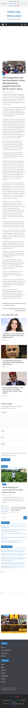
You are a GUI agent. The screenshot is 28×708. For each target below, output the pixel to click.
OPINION (4, 484)
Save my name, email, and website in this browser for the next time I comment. (14, 454)
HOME (2, 664)
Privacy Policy (4, 653)
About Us (3, 647)
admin (14, 91)
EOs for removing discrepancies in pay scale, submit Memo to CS (13, 309)
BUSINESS (3, 673)
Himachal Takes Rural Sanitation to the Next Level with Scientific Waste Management (18, 509)
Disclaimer (3, 656)
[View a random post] (25, 24)
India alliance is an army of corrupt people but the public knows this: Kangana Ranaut (13, 335)
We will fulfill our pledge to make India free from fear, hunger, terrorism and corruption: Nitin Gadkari (12, 390)
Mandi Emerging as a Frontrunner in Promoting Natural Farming (12, 489)
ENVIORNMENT (4, 676)
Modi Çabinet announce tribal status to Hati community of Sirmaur (14, 304)
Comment (4, 412)
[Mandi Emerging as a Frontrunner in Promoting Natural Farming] (14, 475)
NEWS (4, 74)
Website (3, 444)
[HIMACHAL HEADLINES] (2, 24)
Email (3, 437)
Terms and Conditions (6, 650)
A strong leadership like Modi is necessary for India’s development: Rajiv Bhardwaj (13, 362)
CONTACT (3, 681)
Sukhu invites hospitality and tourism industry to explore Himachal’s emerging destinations (15, 4)
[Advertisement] (14, 41)
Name (3, 431)
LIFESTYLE (3, 670)
